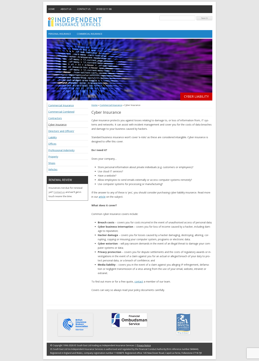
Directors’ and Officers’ (61, 131)
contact (138, 281)
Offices (52, 143)
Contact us (59, 192)
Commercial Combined (61, 111)
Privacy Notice (144, 345)
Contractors (55, 118)
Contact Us (83, 9)
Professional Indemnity (61, 150)
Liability (52, 137)
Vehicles (52, 169)
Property (53, 156)
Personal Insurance (59, 33)
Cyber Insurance (57, 124)
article (102, 196)
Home (51, 9)
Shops (51, 163)
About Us (66, 9)
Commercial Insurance (89, 33)
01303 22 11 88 (104, 9)
